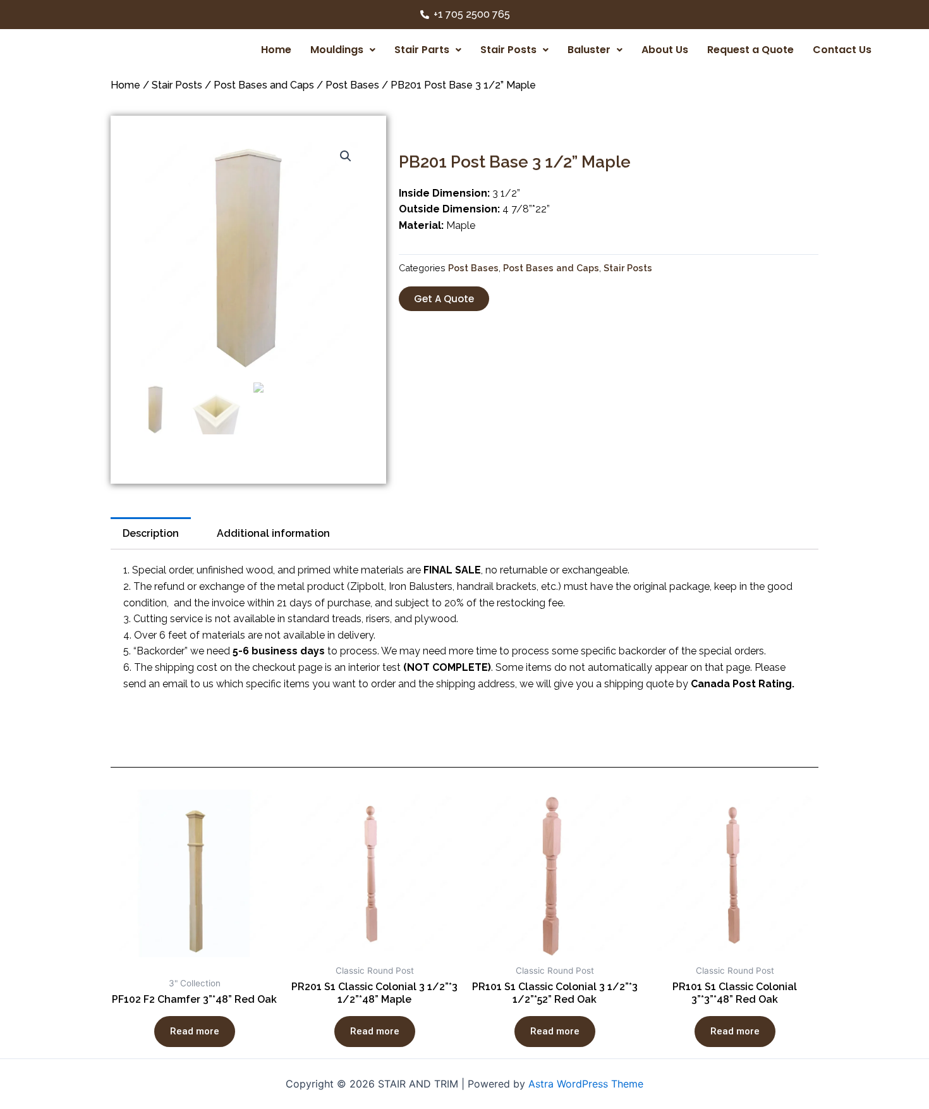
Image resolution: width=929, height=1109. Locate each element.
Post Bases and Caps (264, 85)
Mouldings (336, 49)
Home (276, 49)
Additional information (273, 533)
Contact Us (842, 49)
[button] (444, 298)
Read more (194, 1031)
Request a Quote (750, 49)
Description (151, 533)
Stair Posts (508, 49)
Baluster (589, 49)
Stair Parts (421, 49)
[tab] (151, 533)
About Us (664, 49)
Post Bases (352, 85)
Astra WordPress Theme (585, 1083)
